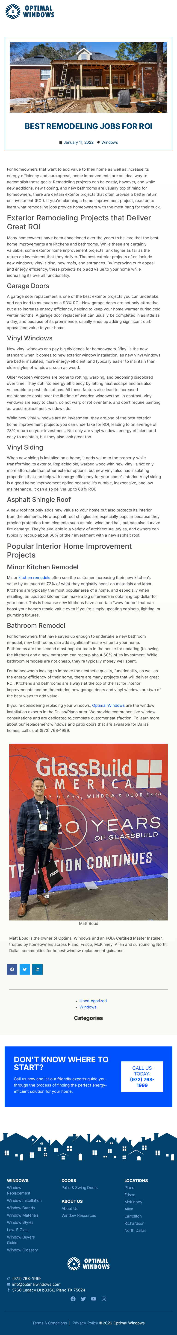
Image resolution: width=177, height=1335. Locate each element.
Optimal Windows (108, 705)
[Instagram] (104, 1299)
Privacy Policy (85, 1323)
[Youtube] (94, 1299)
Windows (109, 142)
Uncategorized (93, 1001)
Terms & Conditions (49, 1323)
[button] (12, 969)
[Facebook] (73, 1299)
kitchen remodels (34, 577)
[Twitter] (83, 1299)
